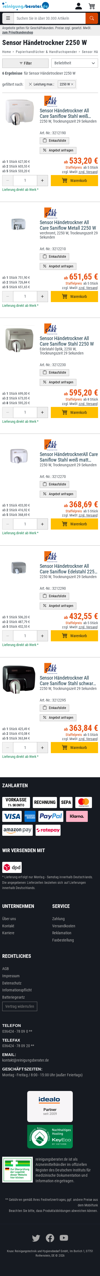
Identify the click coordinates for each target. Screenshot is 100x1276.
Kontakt (8, 926)
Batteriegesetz (13, 997)
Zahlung (58, 919)
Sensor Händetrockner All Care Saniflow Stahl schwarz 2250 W (67, 683)
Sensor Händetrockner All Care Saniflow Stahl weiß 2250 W (64, 116)
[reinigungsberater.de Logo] (25, 6)
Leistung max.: (44, 84)
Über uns (9, 919)
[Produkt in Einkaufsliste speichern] (54, 140)
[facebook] (50, 1238)
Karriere (8, 933)
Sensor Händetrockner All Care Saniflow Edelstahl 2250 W (68, 571)
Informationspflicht (17, 990)
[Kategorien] (8, 18)
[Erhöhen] (42, 180)
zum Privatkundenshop (17, 32)
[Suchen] (92, 18)
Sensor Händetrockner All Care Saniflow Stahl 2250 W (67, 341)
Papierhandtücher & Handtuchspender (46, 52)
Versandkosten (64, 926)
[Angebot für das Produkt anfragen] (58, 150)
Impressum (11, 976)
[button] (78, 6)
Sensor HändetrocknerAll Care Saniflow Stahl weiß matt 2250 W (69, 459)
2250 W (65, 84)
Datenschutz (12, 983)
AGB (5, 968)
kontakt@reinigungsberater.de (25, 1060)
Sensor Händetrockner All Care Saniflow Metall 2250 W (68, 225)
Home (6, 52)
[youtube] (63, 1238)
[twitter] (36, 1238)
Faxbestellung (63, 940)
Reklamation (62, 933)
